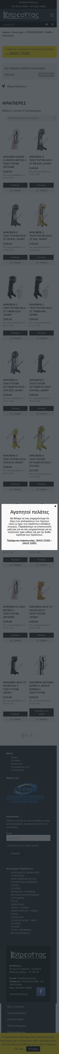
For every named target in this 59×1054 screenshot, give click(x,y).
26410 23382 (43, 540)
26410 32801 (29, 543)
